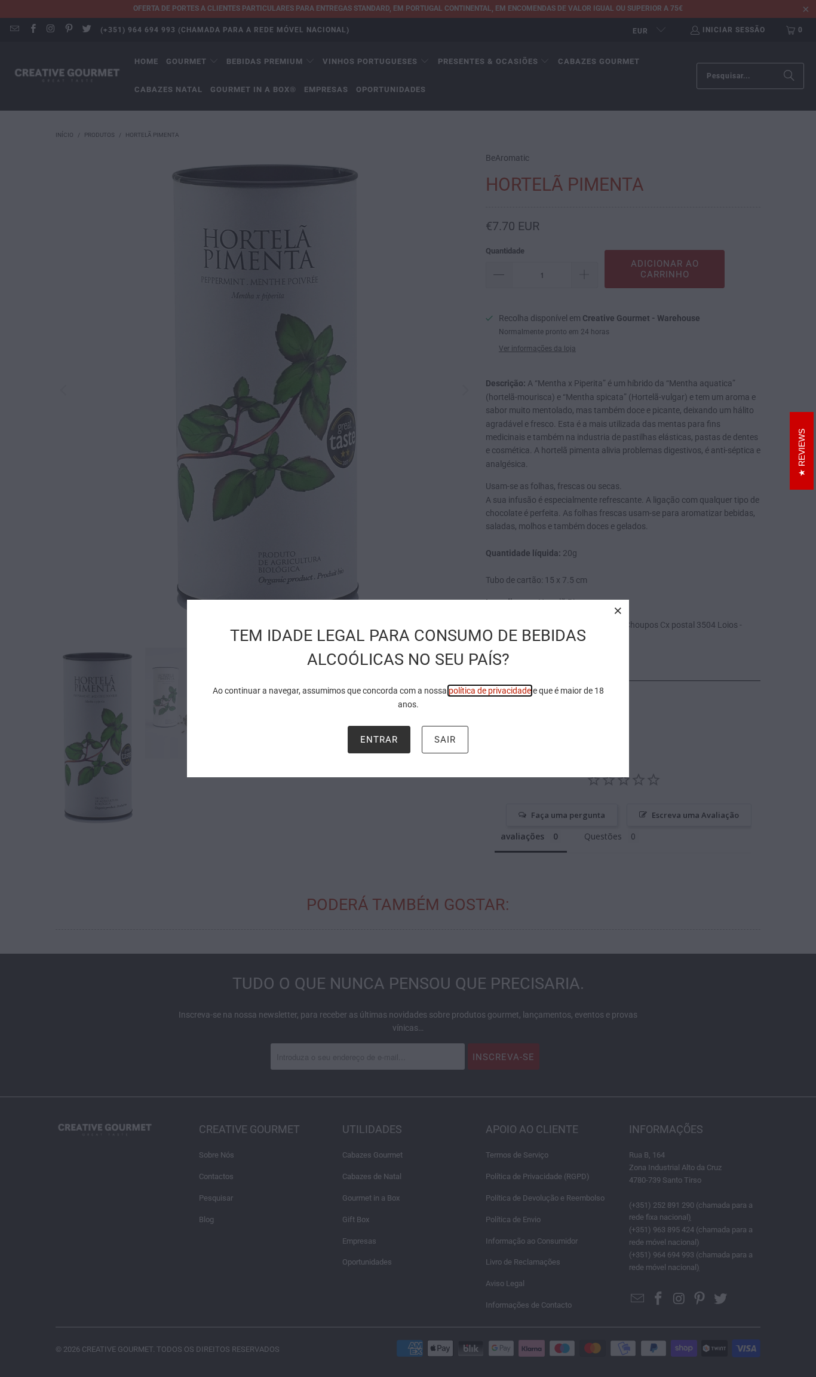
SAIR (445, 739)
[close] (618, 610)
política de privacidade (490, 690)
